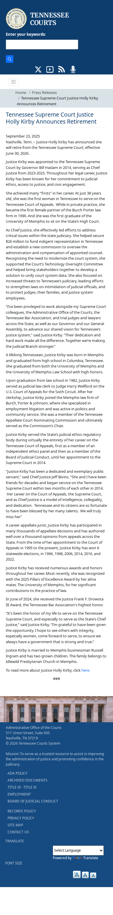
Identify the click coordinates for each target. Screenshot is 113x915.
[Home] (38, 18)
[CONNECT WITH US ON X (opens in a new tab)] (38, 69)
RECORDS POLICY (22, 811)
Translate (90, 857)
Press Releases (44, 92)
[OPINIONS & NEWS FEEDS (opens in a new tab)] (61, 69)
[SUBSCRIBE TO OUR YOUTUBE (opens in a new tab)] (50, 69)
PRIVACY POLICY (21, 818)
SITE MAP (15, 825)
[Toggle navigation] (13, 81)
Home (20, 92)
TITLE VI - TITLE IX (22, 787)
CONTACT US (18, 832)
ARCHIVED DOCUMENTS (28, 780)
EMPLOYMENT (19, 794)
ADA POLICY (18, 773)
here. (85, 670)
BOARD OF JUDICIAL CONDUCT (33, 801)
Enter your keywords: (26, 34)
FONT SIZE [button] (13, 863)
